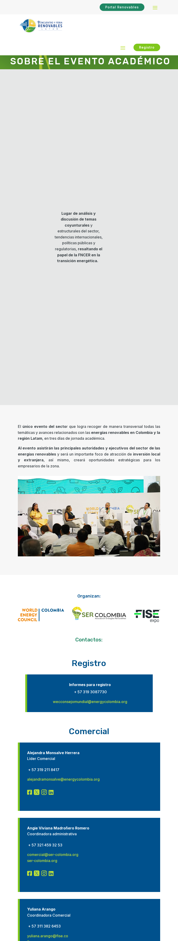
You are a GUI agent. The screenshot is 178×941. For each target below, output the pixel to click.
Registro (147, 47)
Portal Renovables (122, 7)
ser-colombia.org (42, 860)
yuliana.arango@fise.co (47, 936)
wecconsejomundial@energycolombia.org (90, 701)
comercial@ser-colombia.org (52, 854)
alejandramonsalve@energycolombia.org (63, 779)
